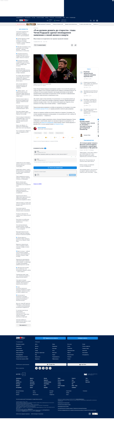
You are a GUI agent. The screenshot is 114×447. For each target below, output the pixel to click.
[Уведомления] (94, 20)
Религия (69, 356)
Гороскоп (51, 17)
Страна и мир (85, 348)
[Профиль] (97, 20)
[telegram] (36, 368)
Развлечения (70, 354)
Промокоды (72, 17)
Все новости (23, 29)
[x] (50, 368)
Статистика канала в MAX (22, 359)
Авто (36, 344)
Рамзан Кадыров (38, 132)
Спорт (83, 344)
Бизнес (36, 346)
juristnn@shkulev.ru (46, 410)
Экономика (85, 352)
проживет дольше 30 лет (41, 108)
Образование (55, 359)
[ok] (43, 368)
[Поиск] (90, 20)
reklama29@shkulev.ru (80, 399)
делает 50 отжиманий (47, 122)
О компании (19, 348)
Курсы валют (58, 17)
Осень (68, 346)
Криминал (54, 346)
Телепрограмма (40, 17)
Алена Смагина (42, 127)
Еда (36, 354)
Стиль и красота (86, 346)
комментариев (41, 45)
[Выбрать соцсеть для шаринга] (75, 45)
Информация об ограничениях (63, 402)
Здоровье (37, 359)
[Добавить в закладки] (72, 45)
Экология (84, 350)
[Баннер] (31, 24)
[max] (46, 368)
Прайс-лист (18, 346)
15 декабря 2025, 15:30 (38, 41)
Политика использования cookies (64, 404)
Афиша (46, 17)
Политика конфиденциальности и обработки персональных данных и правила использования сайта (77, 410)
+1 (71, 156)
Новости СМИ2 (38, 183)
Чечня (45, 132)
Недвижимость (20, 17)
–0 (75, 156)
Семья (68, 359)
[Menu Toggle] (16, 20)
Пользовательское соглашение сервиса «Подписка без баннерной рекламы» (72, 408)
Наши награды (19, 350)
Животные (37, 356)
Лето (53, 350)
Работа (69, 352)
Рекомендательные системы (63, 406)
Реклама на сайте (20, 344)
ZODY (64, 17)
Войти (38, 175)
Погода (33, 17)
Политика (51, 132)
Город (36, 350)
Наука (53, 354)
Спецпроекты (85, 354)
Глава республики (59, 132)
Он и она (69, 344)
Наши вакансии (19, 352)
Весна (36, 348)
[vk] (40, 368)
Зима (53, 344)
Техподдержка (19, 354)
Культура (54, 348)
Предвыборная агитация (22, 356)
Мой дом (54, 352)
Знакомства (28, 17)
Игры (67, 17)
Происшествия (70, 350)
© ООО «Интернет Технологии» (37, 413)
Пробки (57, 20)
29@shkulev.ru (30, 409)
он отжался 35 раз (58, 124)
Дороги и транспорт (39, 352)
